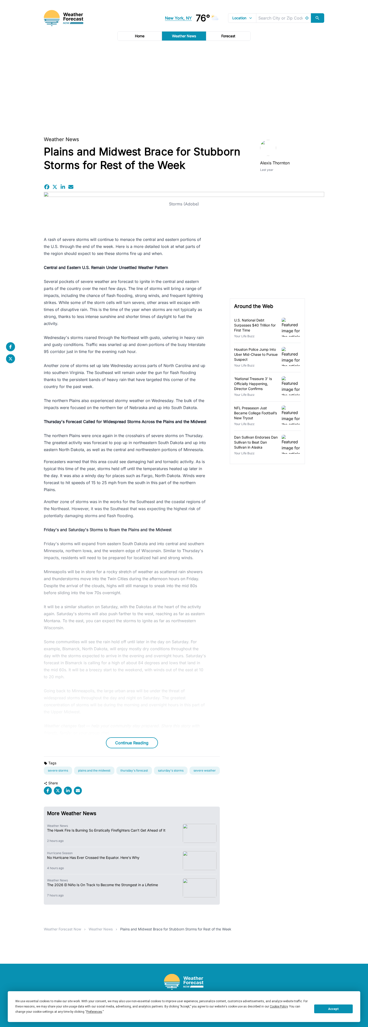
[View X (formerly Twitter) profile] (10, 358)
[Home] (184, 982)
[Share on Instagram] (63, 187)
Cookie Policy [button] (279, 1006)
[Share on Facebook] (47, 187)
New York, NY (178, 18)
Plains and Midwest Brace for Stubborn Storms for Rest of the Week (175, 929)
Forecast (228, 36)
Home (139, 36)
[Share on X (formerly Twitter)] (55, 187)
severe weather (205, 770)
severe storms (58, 770)
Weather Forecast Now (62, 929)
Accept (333, 1009)
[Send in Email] (71, 187)
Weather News (184, 36)
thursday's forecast (134, 770)
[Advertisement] (184, 87)
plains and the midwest (94, 770)
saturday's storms (170, 770)
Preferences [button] (94, 1011)
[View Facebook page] (10, 346)
